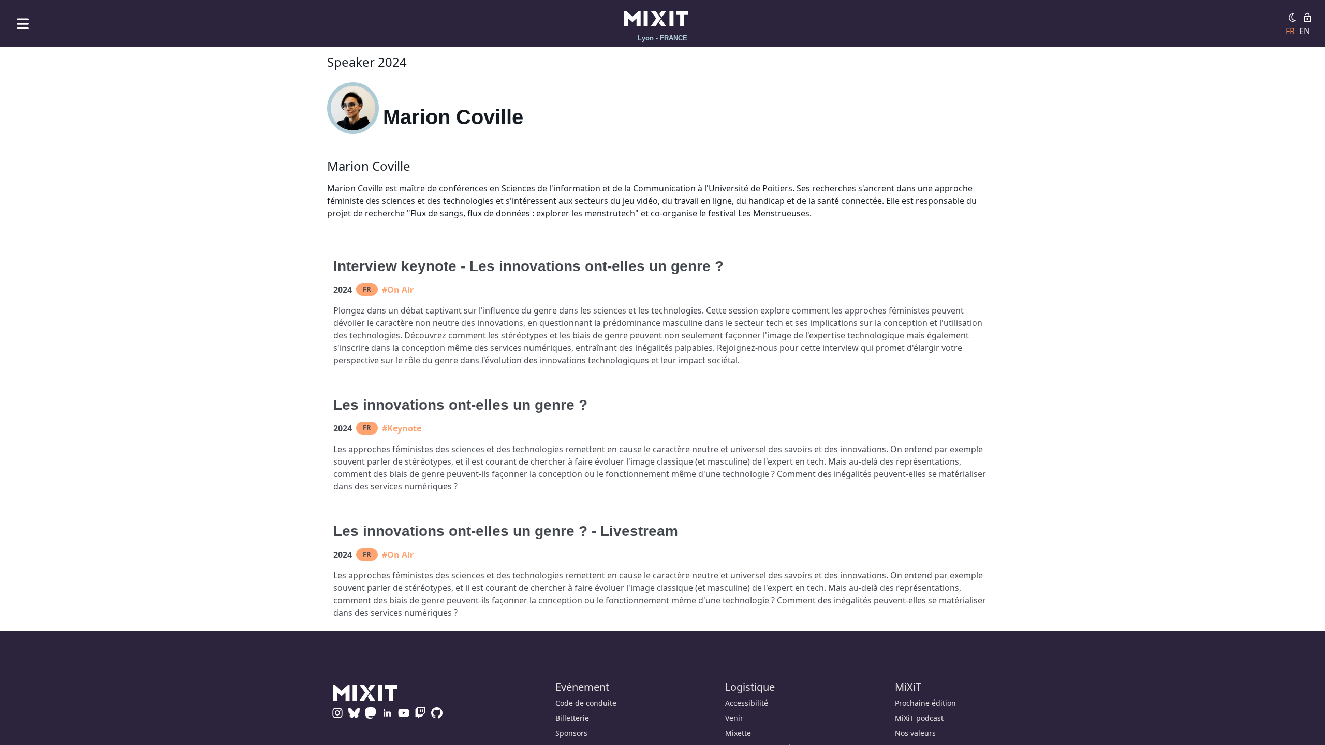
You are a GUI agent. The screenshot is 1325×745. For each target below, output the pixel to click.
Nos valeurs (915, 733)
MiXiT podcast (919, 718)
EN (1304, 31)
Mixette (738, 733)
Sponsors (571, 733)
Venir (734, 718)
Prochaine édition (925, 703)
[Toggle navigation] (22, 23)
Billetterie (572, 718)
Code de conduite (585, 703)
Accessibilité (746, 703)
